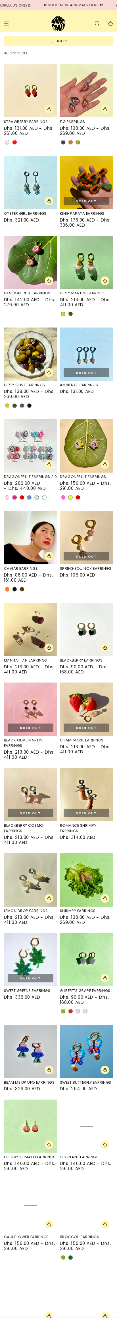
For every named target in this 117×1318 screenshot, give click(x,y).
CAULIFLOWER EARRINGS (26, 1236)
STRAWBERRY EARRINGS (26, 121)
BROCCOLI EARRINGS (79, 1236)
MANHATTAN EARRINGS (25, 660)
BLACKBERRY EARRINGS (81, 660)
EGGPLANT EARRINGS (79, 1157)
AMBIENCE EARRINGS (79, 384)
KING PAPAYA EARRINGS (82, 213)
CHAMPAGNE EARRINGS (82, 740)
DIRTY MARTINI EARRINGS (83, 293)
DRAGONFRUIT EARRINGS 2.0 (30, 476)
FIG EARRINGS (72, 121)
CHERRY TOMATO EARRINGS (30, 1157)
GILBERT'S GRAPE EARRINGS (85, 990)
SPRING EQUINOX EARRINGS (86, 568)
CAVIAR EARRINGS (21, 568)
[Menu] (6, 23)
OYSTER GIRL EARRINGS (25, 213)
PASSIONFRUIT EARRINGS (27, 293)
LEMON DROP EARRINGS (26, 910)
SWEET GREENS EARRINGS (27, 990)
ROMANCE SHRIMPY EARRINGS (78, 828)
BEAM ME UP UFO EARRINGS (29, 1082)
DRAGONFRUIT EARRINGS (83, 476)
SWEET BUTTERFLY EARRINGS (85, 1082)
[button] (97, 23)
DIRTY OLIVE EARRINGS (24, 384)
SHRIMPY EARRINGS (78, 910)
